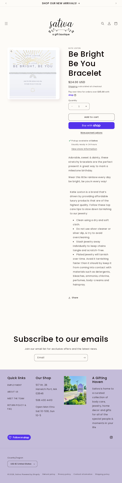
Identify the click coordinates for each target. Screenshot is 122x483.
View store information (84, 148)
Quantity (72, 100)
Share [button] (75, 297)
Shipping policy (102, 474)
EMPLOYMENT (14, 385)
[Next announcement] (116, 3)
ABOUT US (12, 391)
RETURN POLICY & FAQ (16, 407)
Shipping (73, 86)
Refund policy (49, 474)
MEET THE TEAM (15, 398)
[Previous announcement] (6, 3)
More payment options (92, 132)
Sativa (18, 474)
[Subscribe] (84, 357)
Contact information (82, 474)
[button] (6, 23)
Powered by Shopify (31, 474)
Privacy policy (64, 474)
